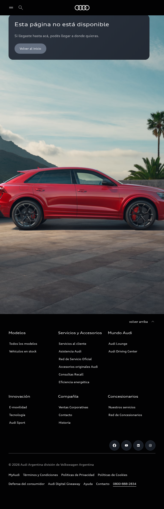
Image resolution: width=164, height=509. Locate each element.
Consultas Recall (71, 374)
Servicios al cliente (72, 343)
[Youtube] (126, 445)
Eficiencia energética (74, 382)
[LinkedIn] (138, 445)
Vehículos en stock (23, 351)
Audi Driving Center (122, 351)
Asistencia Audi (70, 351)
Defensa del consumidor (27, 484)
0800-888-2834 (124, 484)
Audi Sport (17, 422)
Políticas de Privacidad (77, 475)
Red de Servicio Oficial (75, 359)
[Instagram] (150, 445)
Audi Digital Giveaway (64, 484)
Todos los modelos (23, 343)
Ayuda (88, 484)
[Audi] (82, 7)
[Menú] (12, 7)
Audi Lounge (117, 343)
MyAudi (14, 475)
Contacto (65, 415)
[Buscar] (21, 8)
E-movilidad (18, 407)
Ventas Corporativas (73, 407)
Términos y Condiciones (40, 475)
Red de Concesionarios (125, 415)
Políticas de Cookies (112, 475)
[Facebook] (114, 445)
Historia (64, 422)
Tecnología (17, 415)
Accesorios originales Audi (78, 366)
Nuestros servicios (121, 407)
